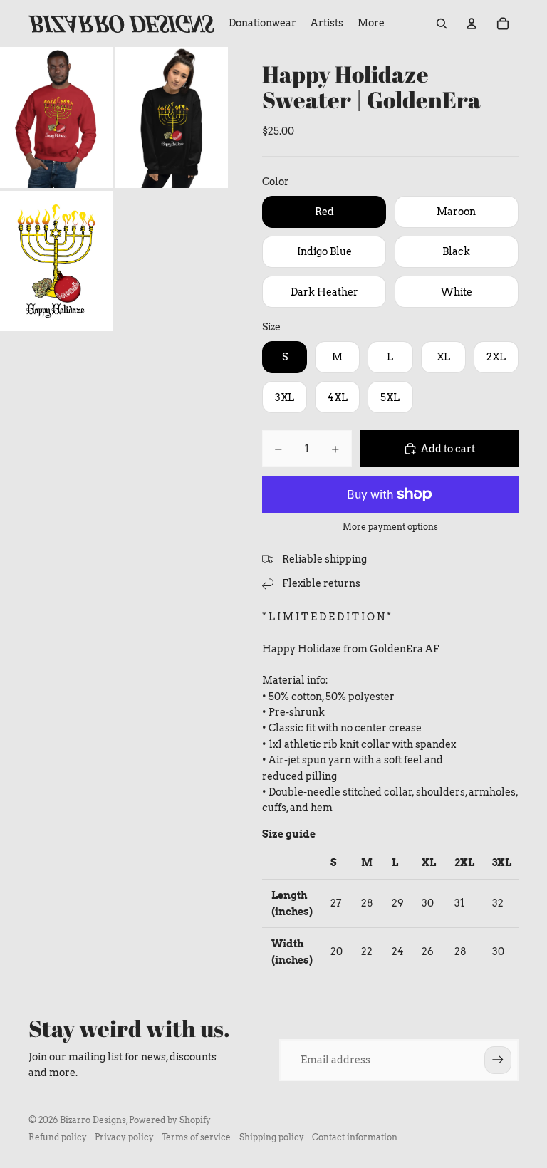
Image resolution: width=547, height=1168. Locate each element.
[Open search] (441, 23)
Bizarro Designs (93, 1120)
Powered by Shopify (170, 1120)
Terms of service (196, 1137)
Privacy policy (124, 1137)
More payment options (390, 527)
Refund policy (57, 1137)
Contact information (354, 1137)
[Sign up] (497, 1059)
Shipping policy (271, 1137)
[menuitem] (371, 23)
